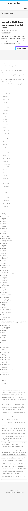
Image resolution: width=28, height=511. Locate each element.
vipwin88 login (4, 270)
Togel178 (3, 250)
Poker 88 (23, 392)
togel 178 (3, 235)
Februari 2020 (6, 195)
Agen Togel (4, 383)
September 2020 (7, 186)
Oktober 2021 (6, 161)
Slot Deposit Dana (5, 327)
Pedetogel (3, 230)
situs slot (3, 350)
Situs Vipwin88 (4, 328)
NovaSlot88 (4, 277)
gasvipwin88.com (5, 265)
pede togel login (16, 416)
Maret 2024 (5, 102)
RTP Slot (3, 231)
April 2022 (5, 150)
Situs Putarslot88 (5, 357)
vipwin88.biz (4, 214)
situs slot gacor (5, 361)
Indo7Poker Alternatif (6, 300)
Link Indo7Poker (5, 297)
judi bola (3, 349)
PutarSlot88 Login (5, 295)
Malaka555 (4, 319)
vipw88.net (3, 268)
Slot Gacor (4, 252)
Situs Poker (4, 380)
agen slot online (5, 372)
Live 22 (17, 409)
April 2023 (5, 119)
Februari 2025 (6, 99)
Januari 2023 (6, 127)
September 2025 (7, 93)
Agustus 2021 (6, 166)
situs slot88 (4, 367)
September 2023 (7, 110)
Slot (2, 225)
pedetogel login (5, 344)
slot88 (2, 287)
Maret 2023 (5, 122)
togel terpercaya (5, 347)
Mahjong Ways (5, 289)
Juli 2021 (5, 169)
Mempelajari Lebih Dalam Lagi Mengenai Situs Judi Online (12, 25)
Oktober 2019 (6, 206)
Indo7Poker (4, 362)
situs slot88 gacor (5, 374)
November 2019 (6, 203)
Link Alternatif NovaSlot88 (7, 273)
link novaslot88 (5, 260)
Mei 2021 (5, 172)
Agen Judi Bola (4, 366)
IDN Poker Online (5, 228)
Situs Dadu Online (18, 450)
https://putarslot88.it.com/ (7, 369)
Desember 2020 (6, 181)
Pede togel (3, 226)
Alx (23, 492)
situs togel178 (4, 233)
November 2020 (6, 183)
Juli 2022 (5, 141)
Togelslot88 (4, 213)
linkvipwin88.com (5, 317)
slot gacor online (5, 371)
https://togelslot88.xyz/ (6, 240)
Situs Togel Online (5, 325)
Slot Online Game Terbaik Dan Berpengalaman (13, 84)
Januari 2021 (6, 178)
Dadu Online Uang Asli (6, 309)
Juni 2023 (5, 113)
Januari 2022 (6, 155)
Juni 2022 (5, 144)
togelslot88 (4, 243)
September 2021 (7, 164)
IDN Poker (3, 218)
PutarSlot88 (4, 282)
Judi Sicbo (3, 307)
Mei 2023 (5, 116)
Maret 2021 (5, 175)
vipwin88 (3, 241)
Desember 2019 (6, 200)
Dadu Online (4, 305)
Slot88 (3, 219)
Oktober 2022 (6, 133)
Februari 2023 (6, 124)
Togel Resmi (4, 223)
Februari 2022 (6, 152)
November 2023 (6, 105)
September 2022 (7, 136)
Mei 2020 (5, 189)
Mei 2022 (5, 147)
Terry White (14, 30)
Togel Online (4, 221)
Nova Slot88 (4, 275)
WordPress (13, 492)
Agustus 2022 (6, 138)
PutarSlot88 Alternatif (6, 294)
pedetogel (3, 334)
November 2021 (6, 158)
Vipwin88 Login (5, 257)
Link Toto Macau (5, 216)
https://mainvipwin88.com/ (7, 238)
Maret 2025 (5, 96)
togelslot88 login (5, 337)
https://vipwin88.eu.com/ (7, 364)
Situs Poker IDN (5, 302)
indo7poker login (5, 285)
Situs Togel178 (5, 258)
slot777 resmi (19, 321)
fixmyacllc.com (5, 272)
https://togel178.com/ (6, 236)
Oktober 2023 (6, 107)
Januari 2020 (6, 197)
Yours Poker (14, 3)
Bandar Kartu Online (6, 311)
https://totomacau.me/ (6, 262)
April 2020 (5, 192)
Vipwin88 (3, 245)
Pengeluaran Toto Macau (7, 284)
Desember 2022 (6, 130)
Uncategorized (6, 32)
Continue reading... (22, 48)
